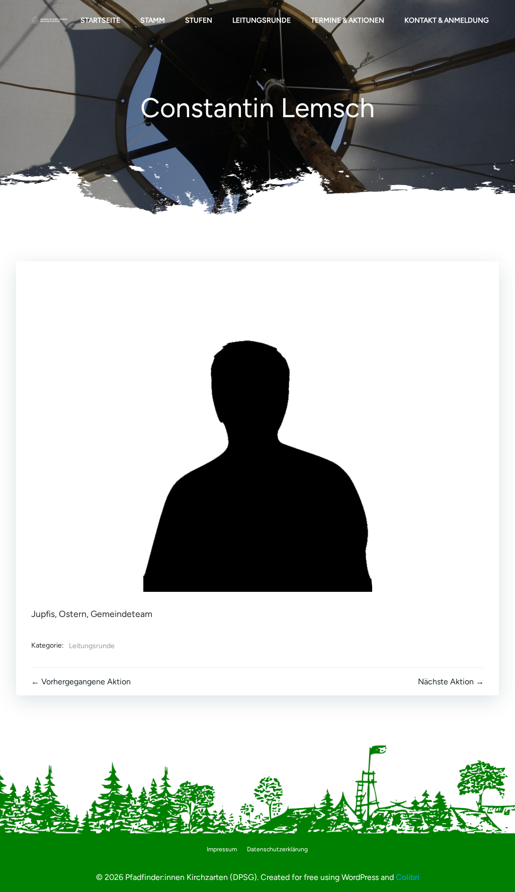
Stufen (198, 20)
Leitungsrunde (261, 20)
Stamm (152, 20)
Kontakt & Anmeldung (446, 20)
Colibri (407, 877)
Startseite (100, 20)
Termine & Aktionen (347, 20)
